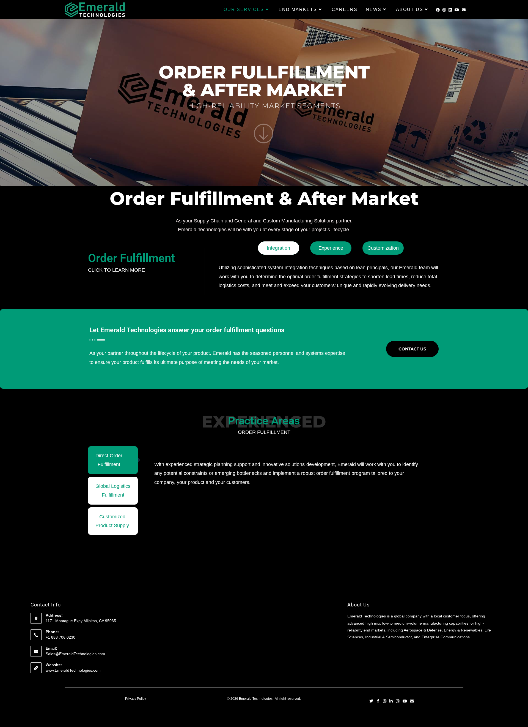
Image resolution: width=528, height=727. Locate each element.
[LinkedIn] (391, 701)
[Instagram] (384, 701)
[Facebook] (378, 701)
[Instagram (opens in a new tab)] (444, 10)
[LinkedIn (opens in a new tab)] (450, 10)
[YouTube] (405, 701)
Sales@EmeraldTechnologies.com (75, 654)
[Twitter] (371, 701)
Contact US (412, 349)
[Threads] (398, 701)
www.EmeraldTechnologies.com (73, 670)
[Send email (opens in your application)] (464, 10)
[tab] (113, 460)
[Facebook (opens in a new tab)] (438, 10)
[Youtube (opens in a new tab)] (457, 10)
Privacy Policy (135, 699)
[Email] (412, 701)
